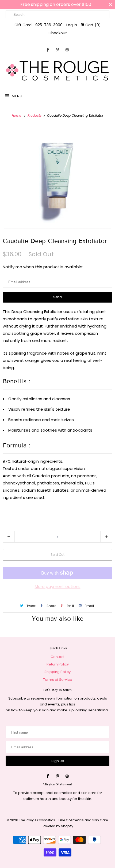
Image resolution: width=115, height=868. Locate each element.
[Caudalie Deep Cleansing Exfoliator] (57, 177)
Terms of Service (57, 679)
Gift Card (23, 25)
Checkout (57, 33)
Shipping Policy (57, 671)
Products (35, 115)
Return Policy (58, 664)
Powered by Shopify (57, 826)
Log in (71, 25)
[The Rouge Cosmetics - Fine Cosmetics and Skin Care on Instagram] (67, 50)
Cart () (92, 25)
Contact (57, 656)
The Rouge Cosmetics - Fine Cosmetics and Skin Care (63, 820)
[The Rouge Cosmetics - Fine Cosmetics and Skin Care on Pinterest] (57, 50)
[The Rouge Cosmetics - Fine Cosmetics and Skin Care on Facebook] (47, 50)
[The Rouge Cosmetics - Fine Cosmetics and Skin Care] (58, 71)
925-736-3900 (49, 25)
